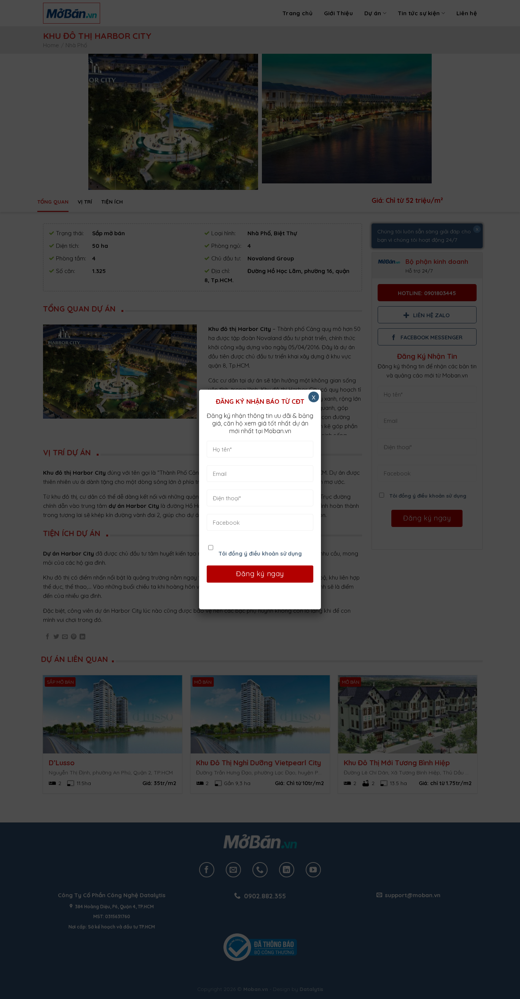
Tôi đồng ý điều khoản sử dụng (260, 553)
